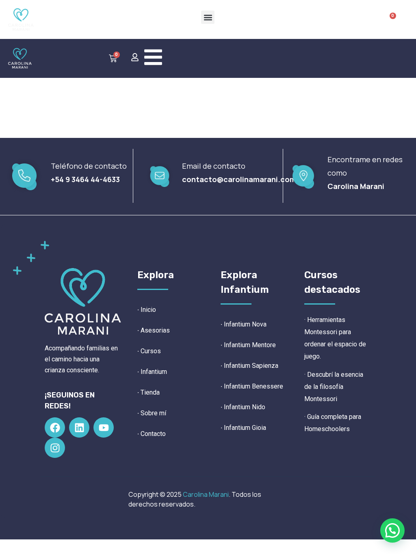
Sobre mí (153, 413)
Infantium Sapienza (249, 365)
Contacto (153, 434)
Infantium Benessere (252, 386)
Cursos (151, 351)
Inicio (148, 310)
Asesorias (155, 330)
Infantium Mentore (248, 345)
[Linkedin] (79, 427)
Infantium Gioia (243, 428)
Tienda (150, 392)
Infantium (154, 372)
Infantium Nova (245, 324)
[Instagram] (55, 448)
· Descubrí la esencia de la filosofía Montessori (333, 387)
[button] (207, 17)
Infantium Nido (243, 407)
